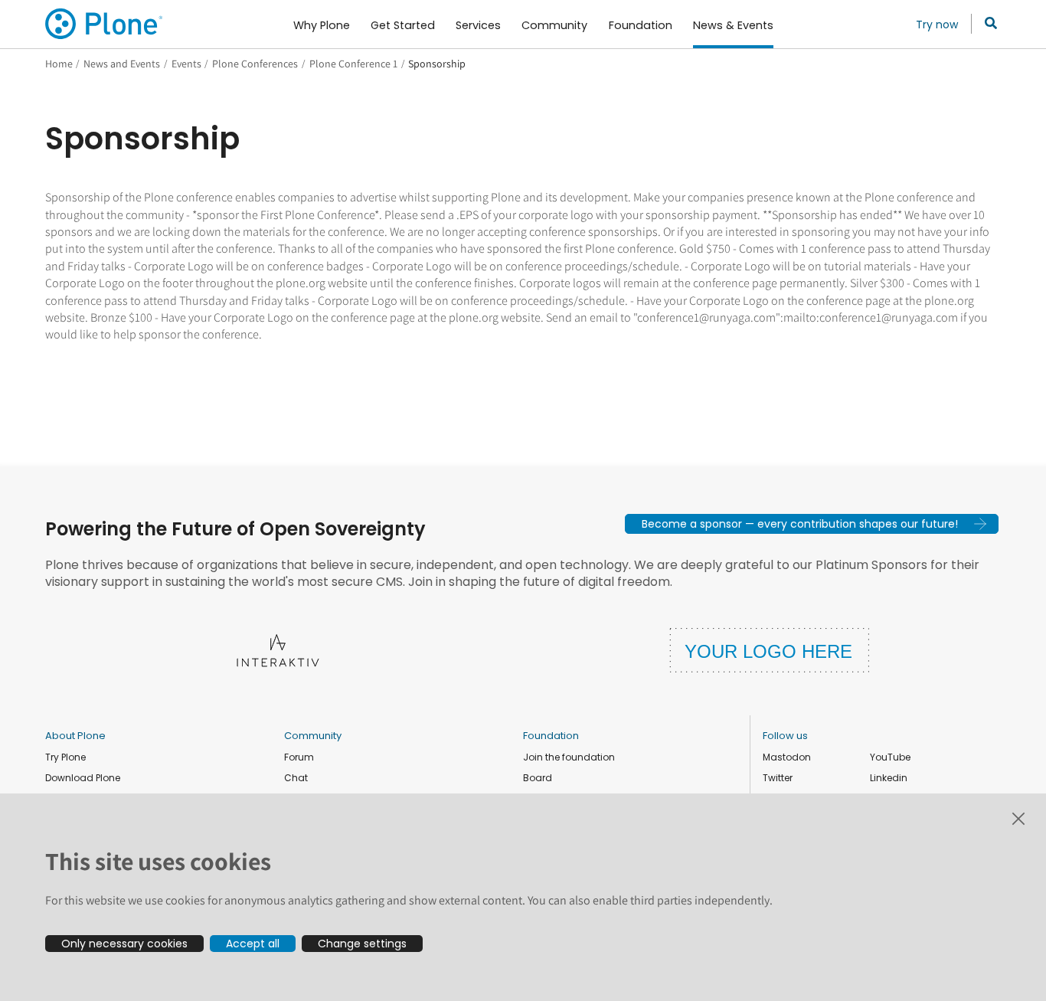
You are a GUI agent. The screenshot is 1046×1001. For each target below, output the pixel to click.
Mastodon (787, 757)
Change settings (362, 943)
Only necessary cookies (124, 943)
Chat (296, 777)
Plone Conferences (255, 63)
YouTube (890, 757)
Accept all (252, 943)
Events (186, 63)
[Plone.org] (105, 23)
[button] (812, 524)
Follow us (785, 735)
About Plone (75, 735)
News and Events (121, 63)
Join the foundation (569, 757)
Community (313, 735)
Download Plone (82, 777)
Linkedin (888, 777)
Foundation (551, 735)
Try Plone (65, 757)
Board (537, 777)
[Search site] (987, 24)
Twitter (778, 777)
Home (59, 63)
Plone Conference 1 (353, 63)
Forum (299, 757)
